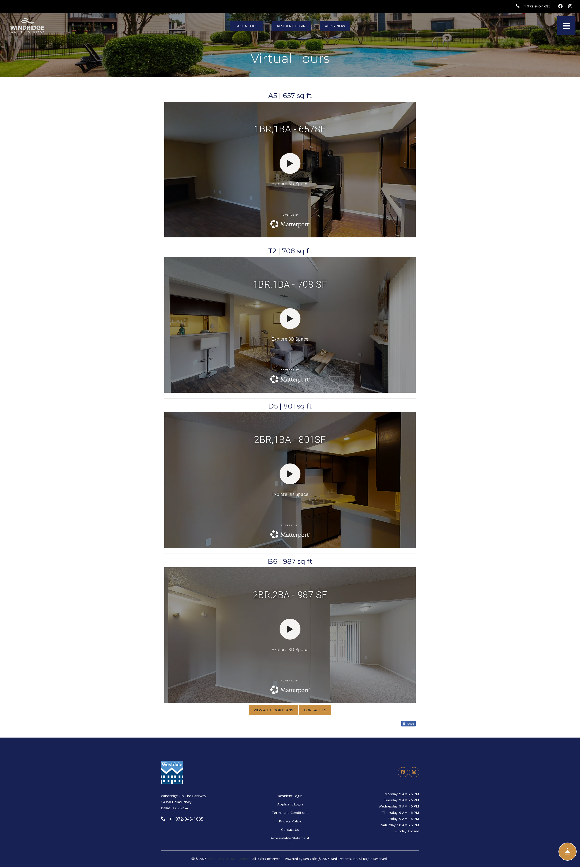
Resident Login (294, 25)
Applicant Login (290, 804)
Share (410, 723)
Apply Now (337, 25)
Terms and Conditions (290, 812)
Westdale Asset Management (229, 859)
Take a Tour (246, 26)
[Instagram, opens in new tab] (570, 6)
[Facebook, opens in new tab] (560, 6)
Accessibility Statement (290, 838)
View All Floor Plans (273, 710)
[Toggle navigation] (566, 25)
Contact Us (315, 710)
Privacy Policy (290, 821)
